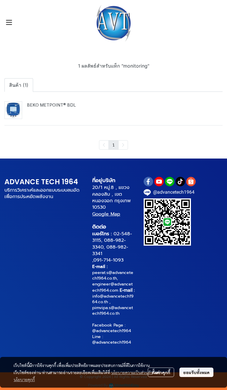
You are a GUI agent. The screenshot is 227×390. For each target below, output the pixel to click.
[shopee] (191, 181)
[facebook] (148, 181)
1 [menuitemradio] (113, 144)
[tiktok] (180, 181)
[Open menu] (9, 22)
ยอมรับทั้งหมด (196, 372)
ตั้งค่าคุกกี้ (161, 372)
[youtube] (159, 181)
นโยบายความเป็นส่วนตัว (132, 372)
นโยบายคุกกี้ (24, 379)
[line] (169, 181)
